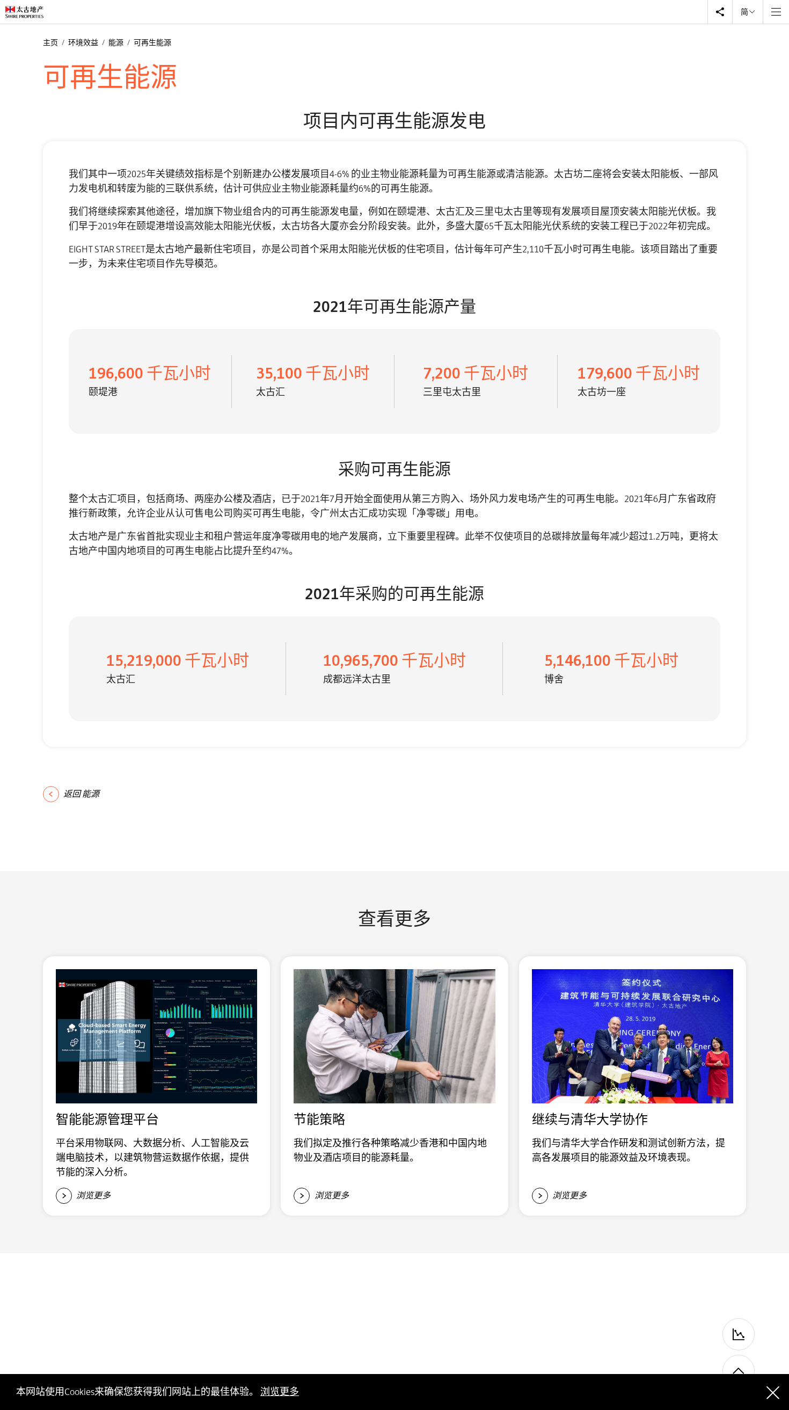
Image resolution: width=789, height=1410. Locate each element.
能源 (116, 42)
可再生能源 (152, 42)
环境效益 (83, 42)
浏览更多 (279, 1391)
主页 (51, 42)
